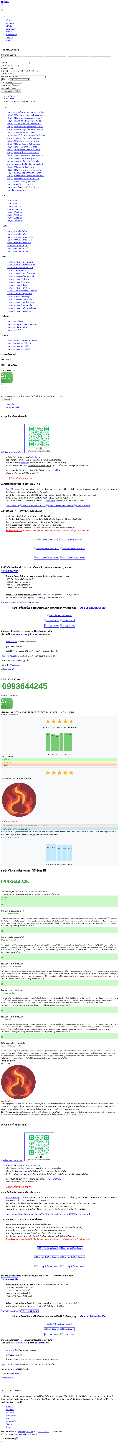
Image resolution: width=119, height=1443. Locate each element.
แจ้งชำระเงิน (11, 29)
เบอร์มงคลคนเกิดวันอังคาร (18, 234)
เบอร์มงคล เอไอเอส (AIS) (17, 321)
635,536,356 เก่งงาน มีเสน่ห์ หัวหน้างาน (23, 179)
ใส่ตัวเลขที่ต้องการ (8, 55)
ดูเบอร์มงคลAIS (13, 506)
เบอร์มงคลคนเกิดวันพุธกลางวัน (20, 237)
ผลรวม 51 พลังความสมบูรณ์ (18, 288)
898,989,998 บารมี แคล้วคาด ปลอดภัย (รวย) (25, 156)
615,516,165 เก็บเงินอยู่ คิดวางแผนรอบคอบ (24, 173)
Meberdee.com (16, 1434)
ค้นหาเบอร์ (7, 91)
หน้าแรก (9, 20)
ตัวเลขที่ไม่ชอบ (7, 68)
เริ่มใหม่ (17, 91)
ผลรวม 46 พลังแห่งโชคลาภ (18, 282)
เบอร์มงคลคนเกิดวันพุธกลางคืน (20, 240)
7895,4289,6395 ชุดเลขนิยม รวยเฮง (21, 132)
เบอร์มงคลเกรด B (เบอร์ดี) (17, 346)
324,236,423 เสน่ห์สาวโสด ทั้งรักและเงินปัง (24, 144)
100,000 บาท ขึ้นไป (15, 221)
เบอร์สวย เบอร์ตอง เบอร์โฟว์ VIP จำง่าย (23, 187)
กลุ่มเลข (4, 63)
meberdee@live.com (25, 1432)
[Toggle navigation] (4, 16)
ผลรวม (4, 74)
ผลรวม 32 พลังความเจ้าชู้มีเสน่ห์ (20, 262)
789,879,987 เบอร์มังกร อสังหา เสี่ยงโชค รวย (25, 115)
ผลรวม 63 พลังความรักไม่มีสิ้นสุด (20, 302)
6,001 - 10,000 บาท (14, 209)
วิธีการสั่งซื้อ (11, 1413)
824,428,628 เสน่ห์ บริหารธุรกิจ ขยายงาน (23, 138)
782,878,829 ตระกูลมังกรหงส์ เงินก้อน (22, 147)
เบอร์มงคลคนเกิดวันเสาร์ (17, 248)
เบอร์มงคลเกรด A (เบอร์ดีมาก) (19, 343)
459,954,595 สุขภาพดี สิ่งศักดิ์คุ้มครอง (22, 158)
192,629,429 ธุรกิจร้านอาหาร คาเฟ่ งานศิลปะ (25, 170)
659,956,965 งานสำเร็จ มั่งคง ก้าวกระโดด (24, 124)
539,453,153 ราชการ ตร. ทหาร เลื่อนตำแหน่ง (25, 176)
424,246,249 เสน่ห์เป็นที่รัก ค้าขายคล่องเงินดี (25, 164)
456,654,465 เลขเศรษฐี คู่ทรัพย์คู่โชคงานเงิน (25, 127)
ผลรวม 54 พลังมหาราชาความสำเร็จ (22, 291)
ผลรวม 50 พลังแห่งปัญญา (17, 285)
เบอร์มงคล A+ (11, 642)
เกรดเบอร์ (5, 88)
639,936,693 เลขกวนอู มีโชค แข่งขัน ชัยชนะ (25, 130)
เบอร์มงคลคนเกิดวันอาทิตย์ (18, 251)
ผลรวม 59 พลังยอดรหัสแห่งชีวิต (20, 299)
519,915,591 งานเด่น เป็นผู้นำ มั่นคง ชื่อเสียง (24, 121)
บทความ (9, 32)
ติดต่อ (8, 40)
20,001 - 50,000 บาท (15, 215)
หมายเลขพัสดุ (11, 35)
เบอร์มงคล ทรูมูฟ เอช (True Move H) (21, 324)
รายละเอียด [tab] (10, 404)
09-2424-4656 (43, 1432)
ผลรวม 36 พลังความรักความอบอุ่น (21, 265)
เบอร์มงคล (10, 23)
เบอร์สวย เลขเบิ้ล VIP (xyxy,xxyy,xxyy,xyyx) (24, 184)
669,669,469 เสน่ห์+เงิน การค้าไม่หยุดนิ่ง (23, 161)
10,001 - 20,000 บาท (15, 212)
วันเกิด (3, 66)
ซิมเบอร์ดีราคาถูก (13, 489)
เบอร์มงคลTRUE (67, 506)
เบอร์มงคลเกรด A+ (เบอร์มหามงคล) (22, 341)
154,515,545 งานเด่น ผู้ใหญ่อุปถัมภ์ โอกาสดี (24, 118)
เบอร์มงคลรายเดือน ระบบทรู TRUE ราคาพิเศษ (26, 112)
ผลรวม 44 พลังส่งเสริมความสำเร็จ (21, 276)
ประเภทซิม (5, 85)
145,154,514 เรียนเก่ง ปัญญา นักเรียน (22, 181)
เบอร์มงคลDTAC (39, 506)
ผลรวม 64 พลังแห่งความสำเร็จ (19, 305)
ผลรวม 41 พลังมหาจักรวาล (18, 271)
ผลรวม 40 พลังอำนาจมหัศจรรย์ (20, 268)
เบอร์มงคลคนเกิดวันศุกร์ (17, 246)
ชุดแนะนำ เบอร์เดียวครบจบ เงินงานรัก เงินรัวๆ (26, 135)
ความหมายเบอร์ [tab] (12, 407)
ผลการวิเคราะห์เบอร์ (13, 679)
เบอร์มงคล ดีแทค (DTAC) (17, 327)
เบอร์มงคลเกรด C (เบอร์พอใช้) (19, 349)
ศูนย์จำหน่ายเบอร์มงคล (11, 656)
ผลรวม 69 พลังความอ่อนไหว (19, 311)
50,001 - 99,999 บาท (15, 218)
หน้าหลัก (11, 96)
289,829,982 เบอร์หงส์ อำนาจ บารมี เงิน (23, 141)
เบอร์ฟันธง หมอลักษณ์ (16, 190)
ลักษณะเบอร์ (6, 77)
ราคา (3, 82)
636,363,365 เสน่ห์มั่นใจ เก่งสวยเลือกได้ (23, 153)
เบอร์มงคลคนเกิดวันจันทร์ (17, 231)
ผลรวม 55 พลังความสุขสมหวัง (19, 294)
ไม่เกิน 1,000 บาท (14, 201)
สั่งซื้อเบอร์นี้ (7, 399)
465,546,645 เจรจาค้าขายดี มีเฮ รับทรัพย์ (23, 150)
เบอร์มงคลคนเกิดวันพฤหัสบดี (19, 243)
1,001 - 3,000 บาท (14, 203)
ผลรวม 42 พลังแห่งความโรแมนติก (21, 273)
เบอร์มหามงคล (5, 378)
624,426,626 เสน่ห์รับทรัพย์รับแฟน (20, 167)
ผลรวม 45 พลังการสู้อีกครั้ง (18, 279)
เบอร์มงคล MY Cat (14, 330)
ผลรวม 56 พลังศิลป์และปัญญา (19, 297)
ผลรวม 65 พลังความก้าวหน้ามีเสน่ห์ (21, 308)
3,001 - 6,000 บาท (14, 206)
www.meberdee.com (19, 634)
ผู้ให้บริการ (5, 79)
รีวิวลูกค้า (9, 38)
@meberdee (35, 457)
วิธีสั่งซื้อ (9, 26)
